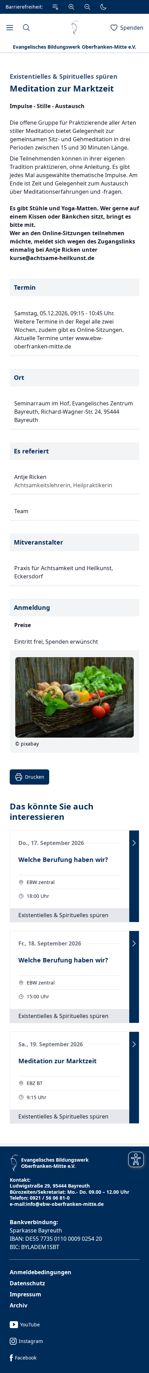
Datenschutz (27, 1283)
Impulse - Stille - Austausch (47, 106)
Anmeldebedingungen (40, 1272)
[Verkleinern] (87, 7)
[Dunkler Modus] (103, 7)
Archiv (18, 1305)
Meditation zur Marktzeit (62, 88)
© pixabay (27, 743)
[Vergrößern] (71, 7)
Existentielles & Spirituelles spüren (63, 76)
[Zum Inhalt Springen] (55, 7)
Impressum (25, 1294)
